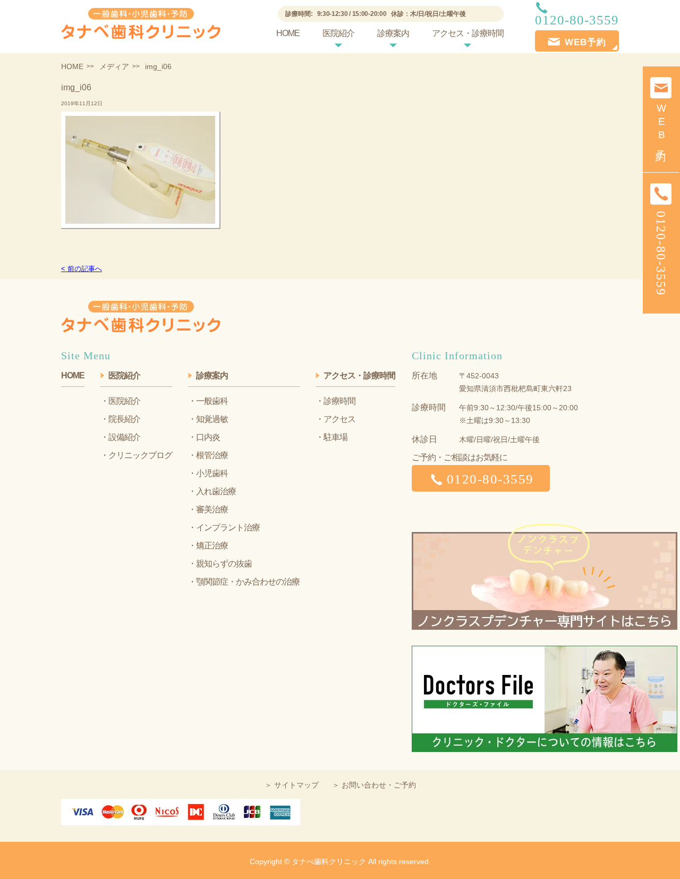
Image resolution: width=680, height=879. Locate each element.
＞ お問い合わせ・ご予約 (374, 785)
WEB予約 (661, 124)
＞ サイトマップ (292, 785)
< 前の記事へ (81, 269)
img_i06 (76, 87)
